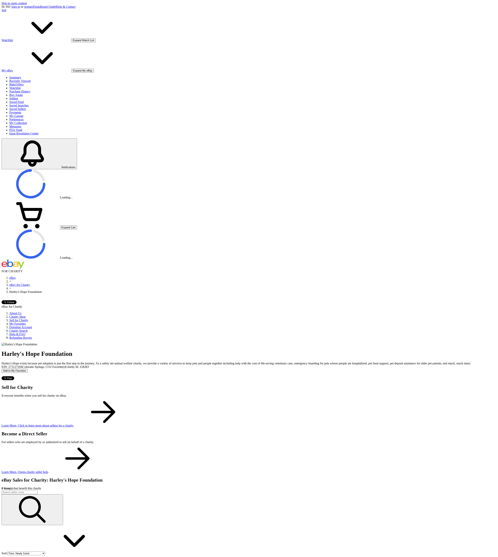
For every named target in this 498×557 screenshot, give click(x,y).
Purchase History (19, 91)
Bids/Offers (16, 84)
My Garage (16, 116)
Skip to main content (14, 3)
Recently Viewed (20, 81)
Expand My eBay (82, 70)
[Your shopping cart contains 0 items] (31, 227)
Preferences (16, 119)
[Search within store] (32, 509)
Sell (4, 10)
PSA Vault (15, 130)
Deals (36, 6)
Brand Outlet (48, 6)
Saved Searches (19, 105)
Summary (15, 77)
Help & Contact (65, 6)
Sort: (4, 553)
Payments (15, 112)
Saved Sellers (17, 109)
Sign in (15, 6)
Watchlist (15, 88)
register (28, 6)
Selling (13, 98)
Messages (15, 126)
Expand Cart (68, 227)
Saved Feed (16, 102)
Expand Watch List (83, 40)
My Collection (18, 123)
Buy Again (16, 95)
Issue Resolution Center (24, 133)
